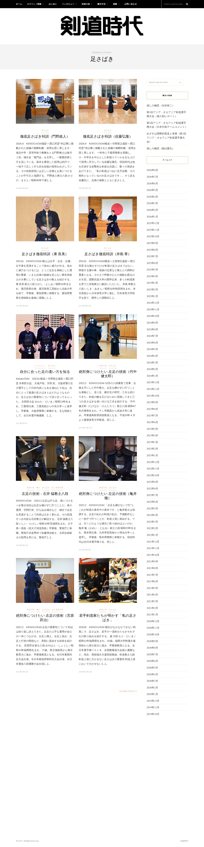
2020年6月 (152, 660)
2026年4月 (152, 196)
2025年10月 (153, 236)
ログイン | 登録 (34, 4)
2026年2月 (152, 209)
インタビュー (68, 4)
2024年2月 (152, 369)
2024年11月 (153, 309)
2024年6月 (152, 342)
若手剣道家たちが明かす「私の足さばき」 (107, 617)
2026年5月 (152, 190)
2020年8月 (152, 647)
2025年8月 (152, 249)
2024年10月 (153, 316)
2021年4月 (152, 594)
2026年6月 (152, 183)
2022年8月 (152, 488)
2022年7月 (152, 495)
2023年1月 (152, 455)
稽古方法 (101, 4)
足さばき (45, 130)
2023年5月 (152, 428)
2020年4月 (152, 674)
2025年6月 (152, 263)
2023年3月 (152, 442)
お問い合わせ (130, 4)
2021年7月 (152, 574)
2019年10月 (153, 714)
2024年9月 (152, 322)
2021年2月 (152, 608)
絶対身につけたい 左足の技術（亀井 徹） (108, 495)
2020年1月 (152, 694)
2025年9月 (152, 243)
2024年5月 (152, 349)
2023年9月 (152, 402)
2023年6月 (152, 422)
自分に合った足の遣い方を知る (45, 371)
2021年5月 (152, 588)
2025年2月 (152, 289)
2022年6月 (152, 501)
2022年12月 (153, 462)
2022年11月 (153, 468)
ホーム (19, 4)
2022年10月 (153, 475)
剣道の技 (86, 4)
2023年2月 (152, 448)
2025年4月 (152, 276)
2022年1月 (152, 534)
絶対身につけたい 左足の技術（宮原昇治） (45, 617)
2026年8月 (152, 170)
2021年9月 (152, 561)
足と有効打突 (57, 487)
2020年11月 (153, 627)
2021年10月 (153, 554)
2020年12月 (153, 621)
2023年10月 (153, 395)
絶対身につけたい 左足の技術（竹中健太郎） (108, 373)
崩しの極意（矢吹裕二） (161, 105)
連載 (115, 4)
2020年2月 (152, 687)
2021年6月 (152, 581)
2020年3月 (152, 680)
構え (38, 487)
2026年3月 (152, 203)
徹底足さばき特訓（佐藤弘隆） (108, 136)
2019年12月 (153, 700)
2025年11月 (153, 229)
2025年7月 (152, 256)
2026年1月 (152, 216)
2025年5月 (152, 269)
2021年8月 (152, 568)
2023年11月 (153, 389)
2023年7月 (152, 415)
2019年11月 (153, 707)
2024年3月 (152, 362)
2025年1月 (152, 296)
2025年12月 (153, 223)
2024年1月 (152, 375)
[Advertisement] (167, 770)
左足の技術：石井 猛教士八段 (45, 493)
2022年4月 (152, 515)
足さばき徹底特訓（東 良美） (45, 253)
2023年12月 (153, 382)
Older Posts (127, 691)
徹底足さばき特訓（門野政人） (45, 136)
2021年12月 (153, 541)
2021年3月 (152, 601)
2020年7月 (152, 654)
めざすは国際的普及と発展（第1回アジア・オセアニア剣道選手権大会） (166, 137)
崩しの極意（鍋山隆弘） (161, 148)
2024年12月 (153, 302)
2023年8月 (152, 409)
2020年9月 (152, 641)
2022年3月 (152, 521)
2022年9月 (152, 481)
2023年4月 (152, 435)
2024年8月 (152, 329)
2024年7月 (152, 335)
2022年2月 (152, 528)
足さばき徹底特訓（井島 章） (107, 253)
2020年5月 (152, 667)
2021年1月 (152, 614)
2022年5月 (152, 508)
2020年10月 (153, 634)
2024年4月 (152, 355)
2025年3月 (152, 282)
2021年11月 (153, 548)
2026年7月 (152, 176)
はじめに (53, 4)
